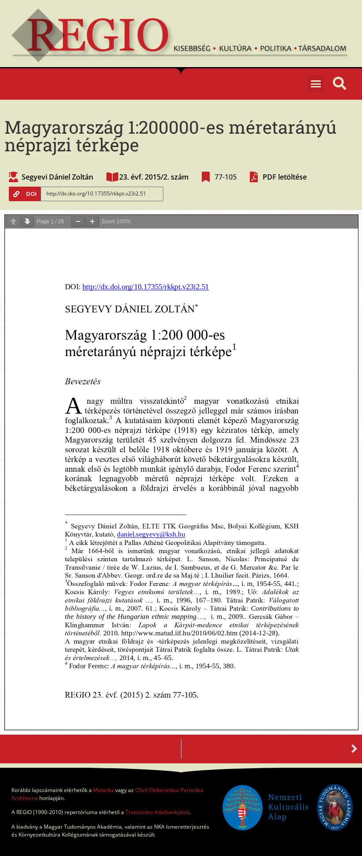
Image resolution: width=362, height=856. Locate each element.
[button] (316, 83)
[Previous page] (13, 222)
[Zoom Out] (78, 222)
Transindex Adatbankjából (157, 812)
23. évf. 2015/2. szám (154, 177)
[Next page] (27, 222)
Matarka (103, 790)
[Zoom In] (92, 222)
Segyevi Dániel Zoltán (57, 177)
